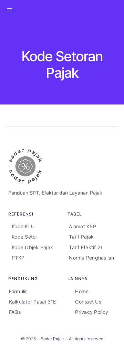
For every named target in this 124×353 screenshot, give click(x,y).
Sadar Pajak (52, 338)
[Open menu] (10, 9)
